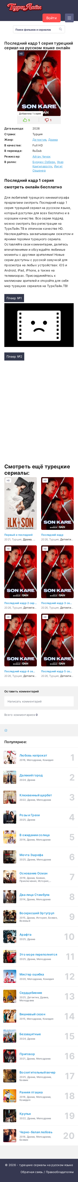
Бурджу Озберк (43, 162)
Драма (53, 139)
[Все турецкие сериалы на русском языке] (23, 8)
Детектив (39, 139)
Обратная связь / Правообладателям (47, 1172)
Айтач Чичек (41, 156)
